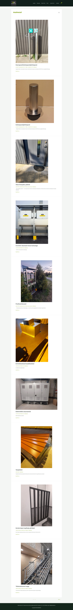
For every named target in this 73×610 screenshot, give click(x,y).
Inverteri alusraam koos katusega (27, 245)
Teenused (38, 3)
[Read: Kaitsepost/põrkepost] (35, 101)
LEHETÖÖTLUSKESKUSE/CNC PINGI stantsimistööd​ (24, 186)
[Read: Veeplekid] (36, 447)
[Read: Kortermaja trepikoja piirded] (36, 505)
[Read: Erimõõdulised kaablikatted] (32, 340)
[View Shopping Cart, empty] (61, 3)
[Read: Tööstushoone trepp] (36, 563)
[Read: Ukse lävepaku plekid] (32, 161)
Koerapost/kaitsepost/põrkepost (26, 65)
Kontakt (57, 3)
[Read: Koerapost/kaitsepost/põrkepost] (32, 41)
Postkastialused (21, 304)
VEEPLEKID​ (17, 472)
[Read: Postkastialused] (36, 281)
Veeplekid (19, 470)
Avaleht (34, 3)
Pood (47, 3)
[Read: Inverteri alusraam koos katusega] (32, 222)
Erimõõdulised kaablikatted (25, 364)
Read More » (18, 71)
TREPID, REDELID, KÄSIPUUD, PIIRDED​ (22, 530)
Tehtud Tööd (43, 3)
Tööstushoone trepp (22, 586)
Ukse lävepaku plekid (23, 184)
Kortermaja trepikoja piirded (25, 528)
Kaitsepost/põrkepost (23, 125)
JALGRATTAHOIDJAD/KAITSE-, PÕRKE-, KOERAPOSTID (24, 67)
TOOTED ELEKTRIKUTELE (20, 247)
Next (59, 599)
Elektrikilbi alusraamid (23, 411)
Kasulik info (52, 3)
